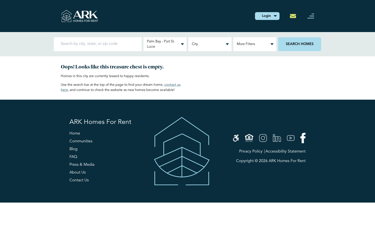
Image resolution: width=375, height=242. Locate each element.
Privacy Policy (251, 151)
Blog (73, 149)
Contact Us (79, 180)
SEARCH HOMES (300, 44)
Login (266, 16)
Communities (80, 141)
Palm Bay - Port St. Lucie (161, 44)
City (195, 44)
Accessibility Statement (285, 151)
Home (74, 133)
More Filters (246, 44)
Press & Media (81, 165)
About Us (77, 172)
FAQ (73, 157)
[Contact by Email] (294, 16)
